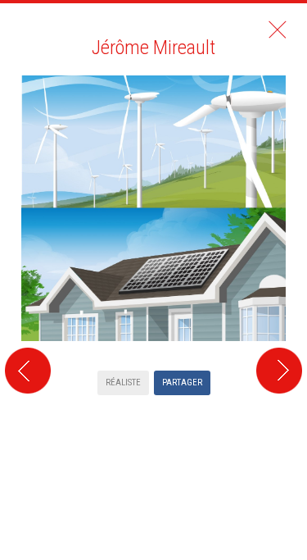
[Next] (281, 225)
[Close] (277, 29)
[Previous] (25, 225)
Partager (182, 382)
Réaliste (123, 382)
